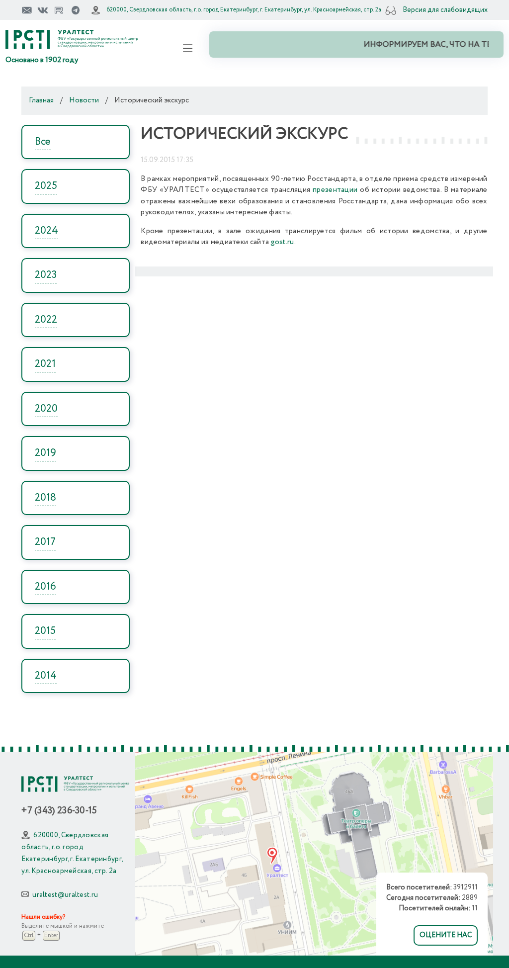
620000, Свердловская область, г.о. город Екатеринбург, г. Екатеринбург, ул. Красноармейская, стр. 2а (243, 9)
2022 (46, 320)
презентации (335, 189)
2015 (45, 631)
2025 (46, 186)
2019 (45, 453)
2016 (45, 587)
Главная (41, 100)
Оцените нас (446, 935)
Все (43, 142)
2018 (45, 498)
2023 (46, 275)
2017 (45, 542)
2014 (46, 676)
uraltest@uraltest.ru (65, 895)
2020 (46, 409)
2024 (46, 231)
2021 (45, 364)
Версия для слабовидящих (445, 10)
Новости (84, 100)
